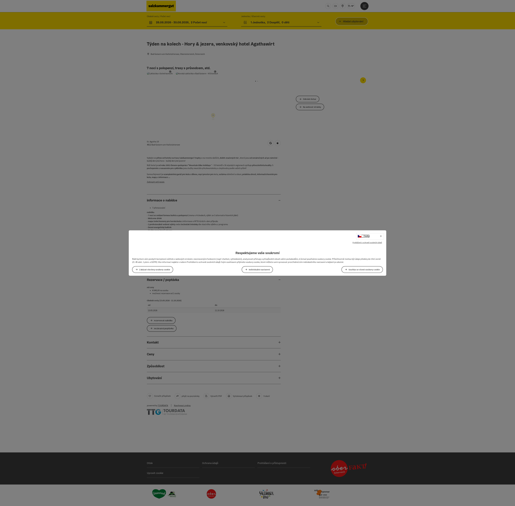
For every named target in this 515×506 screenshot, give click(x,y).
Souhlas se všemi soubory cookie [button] (364, 269)
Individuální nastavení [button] (259, 269)
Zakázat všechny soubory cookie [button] (154, 269)
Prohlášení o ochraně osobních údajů (367, 242)
